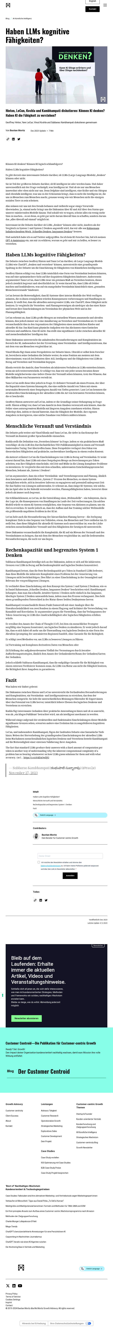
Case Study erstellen (50, 1157)
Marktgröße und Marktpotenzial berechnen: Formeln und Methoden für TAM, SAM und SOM (45, 1206)
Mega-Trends (11, 1226)
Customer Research (49, 1116)
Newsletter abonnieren (26, 1018)
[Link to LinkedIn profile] (14, 1286)
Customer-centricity (14, 1111)
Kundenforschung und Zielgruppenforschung (86, 1125)
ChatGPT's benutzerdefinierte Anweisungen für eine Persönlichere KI (35, 1232)
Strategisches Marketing (51, 1126)
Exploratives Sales (49, 1131)
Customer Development (51, 1136)
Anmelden (70, 876)
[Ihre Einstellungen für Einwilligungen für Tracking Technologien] (2, 995)
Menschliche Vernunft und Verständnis (47, 800)
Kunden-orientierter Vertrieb (88, 1119)
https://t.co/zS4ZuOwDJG (36, 757)
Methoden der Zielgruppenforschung (22, 1216)
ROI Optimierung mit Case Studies (56, 1163)
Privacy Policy (12, 1294)
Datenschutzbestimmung (51, 866)
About (8, 1121)
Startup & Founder (84, 1114)
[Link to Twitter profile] (8, 1286)
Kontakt (92, 9)
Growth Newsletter (84, 1148)
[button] (104, 5)
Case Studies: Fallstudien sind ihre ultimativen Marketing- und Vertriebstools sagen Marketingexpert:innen (51, 1196)
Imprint (9, 1302)
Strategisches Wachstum (87, 1137)
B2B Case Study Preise (51, 1168)
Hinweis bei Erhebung (34, 1323)
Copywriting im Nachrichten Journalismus (24, 1237)
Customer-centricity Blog (87, 1142)
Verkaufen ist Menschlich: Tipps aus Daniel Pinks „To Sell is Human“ (35, 1201)
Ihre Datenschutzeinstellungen (67, 1323)
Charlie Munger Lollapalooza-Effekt (21, 1221)
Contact (9, 1305)
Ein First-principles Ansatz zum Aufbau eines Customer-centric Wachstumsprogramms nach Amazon (50, 1211)
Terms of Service (13, 1297)
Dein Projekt (46, 1141)
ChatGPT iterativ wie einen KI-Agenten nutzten (26, 1242)
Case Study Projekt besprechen (54, 1173)
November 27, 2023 (23, 772)
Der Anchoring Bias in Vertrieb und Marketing (25, 1247)
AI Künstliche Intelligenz (86, 1132)
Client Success (12, 1116)
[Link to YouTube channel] (20, 1286)
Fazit (35, 808)
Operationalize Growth (51, 1121)
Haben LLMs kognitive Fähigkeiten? (46, 797)
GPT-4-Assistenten (15, 240)
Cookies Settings (13, 1299)
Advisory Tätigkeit (49, 1111)
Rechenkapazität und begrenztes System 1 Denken (52, 804)
